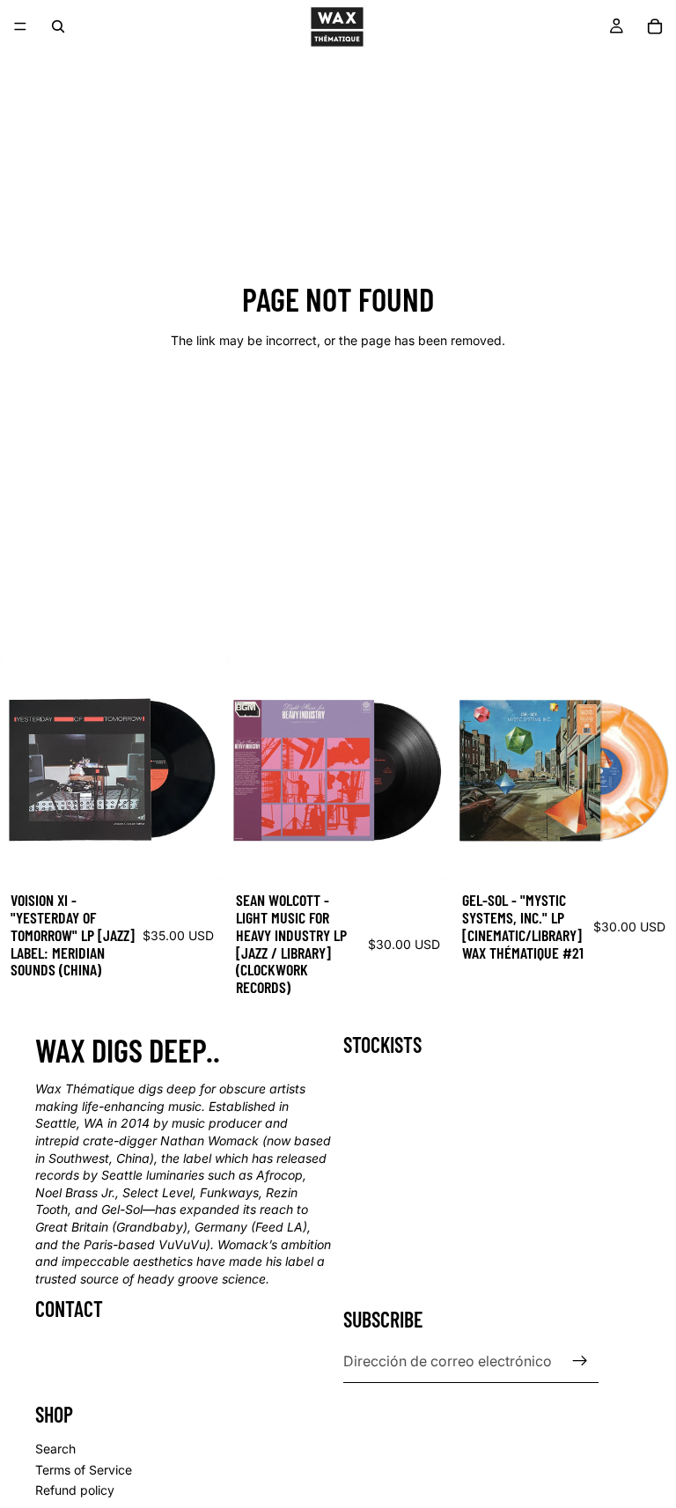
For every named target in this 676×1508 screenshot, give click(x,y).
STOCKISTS (382, 1044)
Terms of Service (83, 1469)
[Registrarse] (580, 1360)
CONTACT (69, 1308)
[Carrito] (655, 26)
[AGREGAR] (198, 854)
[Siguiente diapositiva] (198, 768)
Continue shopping (338, 403)
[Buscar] (58, 26)
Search (55, 1448)
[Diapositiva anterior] (26, 768)
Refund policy (74, 1489)
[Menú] (20, 26)
